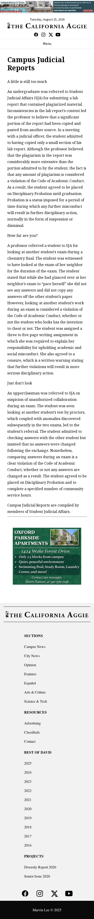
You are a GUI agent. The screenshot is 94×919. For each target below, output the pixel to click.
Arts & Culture (35, 692)
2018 (27, 826)
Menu (47, 43)
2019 (27, 817)
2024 (27, 772)
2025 (27, 763)
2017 (27, 836)
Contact (29, 741)
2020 (27, 808)
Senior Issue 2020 (37, 876)
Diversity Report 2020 (40, 867)
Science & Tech (35, 701)
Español (30, 683)
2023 (27, 781)
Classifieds (32, 732)
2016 (27, 845)
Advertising (32, 723)
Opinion (30, 664)
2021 (27, 799)
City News (32, 655)
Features (30, 673)
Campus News (34, 646)
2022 (27, 790)
